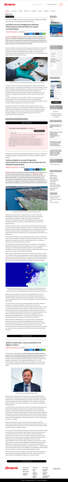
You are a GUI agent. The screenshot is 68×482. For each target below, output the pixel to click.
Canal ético (34, 470)
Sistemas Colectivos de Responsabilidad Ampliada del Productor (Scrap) (24, 357)
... (51, 73)
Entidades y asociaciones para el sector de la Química (55, 185)
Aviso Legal (20, 137)
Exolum (13, 172)
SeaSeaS (7, 172)
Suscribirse (56, 102)
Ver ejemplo (31, 128)
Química (7, 11)
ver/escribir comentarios (27, 336)
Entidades (45, 11)
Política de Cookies (45, 473)
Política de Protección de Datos (29, 137)
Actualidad (14, 11)
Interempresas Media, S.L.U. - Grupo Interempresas (36, 480)
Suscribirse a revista (25, 474)
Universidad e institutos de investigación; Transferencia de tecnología (54, 178)
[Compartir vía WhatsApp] (44, 34)
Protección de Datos (45, 470)
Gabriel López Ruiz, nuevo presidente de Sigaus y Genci (56, 126)
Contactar (35, 467)
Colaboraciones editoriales (46, 476)
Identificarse (26, 467)
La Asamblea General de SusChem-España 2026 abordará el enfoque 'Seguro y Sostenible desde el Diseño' (55, 152)
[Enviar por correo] (30, 34)
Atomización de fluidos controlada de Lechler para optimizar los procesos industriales (55, 143)
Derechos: (15, 142)
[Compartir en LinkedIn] (40, 34)
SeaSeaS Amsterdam (37, 174)
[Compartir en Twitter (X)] (37, 34)
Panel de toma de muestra (55, 61)
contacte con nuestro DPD (27, 143)
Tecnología (34, 11)
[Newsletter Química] (56, 88)
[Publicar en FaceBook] (34, 34)
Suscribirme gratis (39, 130)
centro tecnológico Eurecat (14, 37)
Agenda (40, 11)
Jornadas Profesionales (55, 196)
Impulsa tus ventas (54, 197)
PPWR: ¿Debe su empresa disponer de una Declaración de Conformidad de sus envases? (56, 134)
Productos (26, 11)
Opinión (20, 11)
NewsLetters (26, 471)
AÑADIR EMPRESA (56, 468)
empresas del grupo (34, 141)
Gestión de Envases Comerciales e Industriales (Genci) (29, 355)
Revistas (53, 11)
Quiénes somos (34, 476)
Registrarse (25, 469)
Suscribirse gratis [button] (52, 4)
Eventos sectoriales (54, 202)
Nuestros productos (35, 473)
